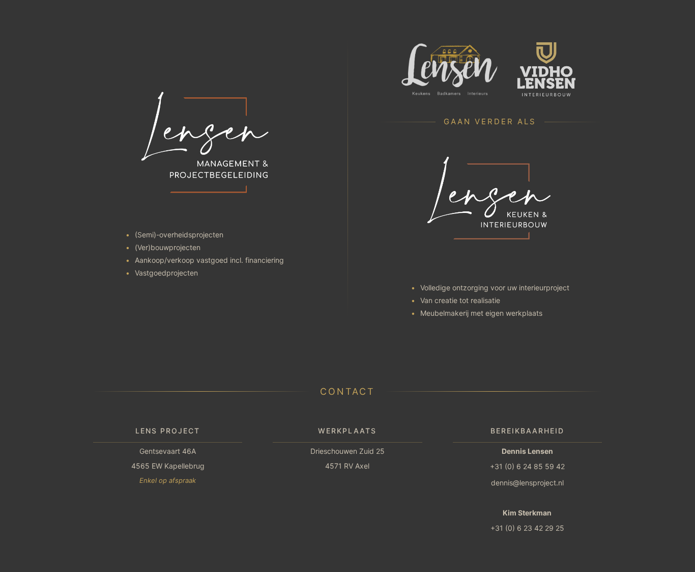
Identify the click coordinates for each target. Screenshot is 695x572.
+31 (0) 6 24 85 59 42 (527, 466)
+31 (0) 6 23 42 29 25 (527, 528)
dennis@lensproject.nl (527, 482)
